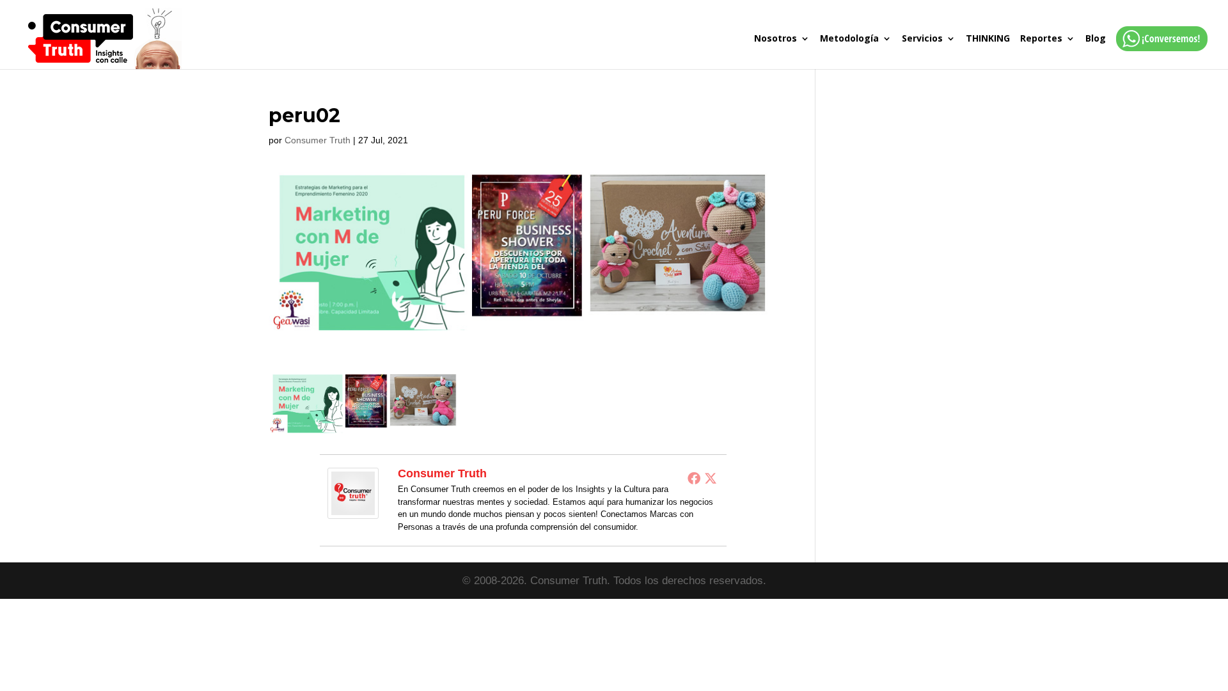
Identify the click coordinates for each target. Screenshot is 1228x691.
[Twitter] (710, 478)
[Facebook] (694, 478)
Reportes (1041, 39)
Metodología (849, 39)
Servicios (922, 39)
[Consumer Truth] (353, 510)
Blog (1095, 39)
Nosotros (775, 39)
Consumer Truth (317, 140)
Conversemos (1158, 51)
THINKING (988, 39)
